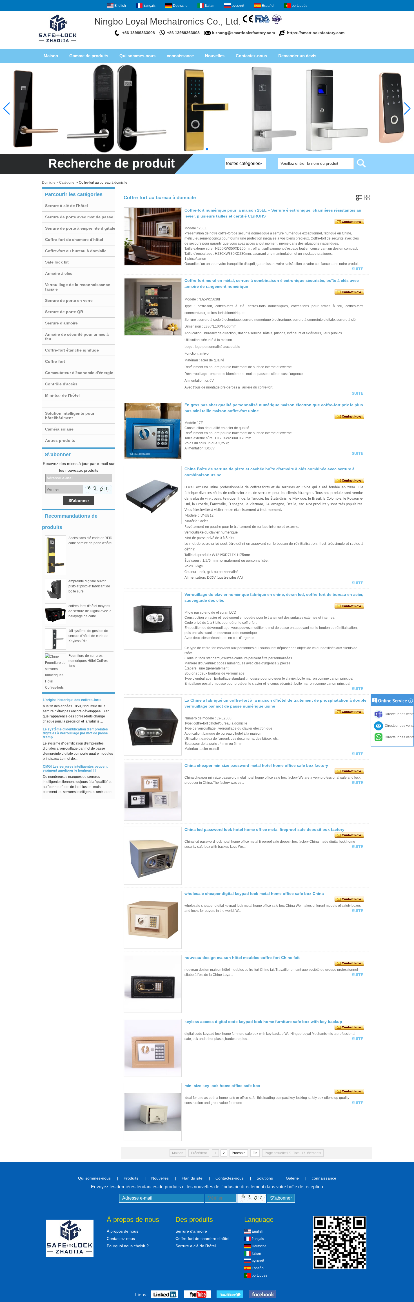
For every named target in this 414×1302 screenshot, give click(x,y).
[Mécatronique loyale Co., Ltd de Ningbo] (57, 44)
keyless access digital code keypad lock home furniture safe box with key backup (263, 1021)
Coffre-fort (55, 361)
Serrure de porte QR (64, 311)
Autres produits (60, 440)
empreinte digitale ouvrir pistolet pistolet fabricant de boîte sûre (89, 586)
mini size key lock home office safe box (222, 1085)
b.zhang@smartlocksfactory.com (243, 32)
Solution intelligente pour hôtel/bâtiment (69, 415)
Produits (131, 1178)
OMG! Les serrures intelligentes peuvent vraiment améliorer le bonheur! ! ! (75, 762)
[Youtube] (197, 1294)
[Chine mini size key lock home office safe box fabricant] (152, 1112)
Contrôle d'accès (61, 384)
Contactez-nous (251, 55)
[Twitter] (230, 1294)
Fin (255, 1153)
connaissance (180, 55)
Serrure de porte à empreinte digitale (80, 228)
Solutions (265, 1178)
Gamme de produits (88, 55)
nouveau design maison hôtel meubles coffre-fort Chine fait (242, 957)
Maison (51, 55)
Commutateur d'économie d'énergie (79, 372)
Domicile (48, 183)
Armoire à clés (58, 273)
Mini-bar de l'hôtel (62, 395)
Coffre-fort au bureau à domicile (75, 251)
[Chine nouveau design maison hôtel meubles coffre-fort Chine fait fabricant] (152, 984)
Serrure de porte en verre (69, 300)
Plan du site (192, 1178)
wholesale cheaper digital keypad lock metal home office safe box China (254, 893)
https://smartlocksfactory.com (315, 32)
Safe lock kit (57, 262)
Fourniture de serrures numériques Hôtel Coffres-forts (88, 661)
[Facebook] (262, 1294)
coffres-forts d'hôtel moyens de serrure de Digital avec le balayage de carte (90, 611)
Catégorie (66, 183)
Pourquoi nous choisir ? (128, 1246)
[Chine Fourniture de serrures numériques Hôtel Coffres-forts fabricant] (55, 675)
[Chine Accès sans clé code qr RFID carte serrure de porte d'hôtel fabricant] (55, 555)
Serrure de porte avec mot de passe (79, 217)
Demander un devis (297, 55)
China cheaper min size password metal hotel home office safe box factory (256, 765)
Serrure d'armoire (61, 323)
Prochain (239, 1153)
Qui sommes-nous (137, 55)
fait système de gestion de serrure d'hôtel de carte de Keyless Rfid (88, 636)
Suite (357, 269)
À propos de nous (122, 1231)
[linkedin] (164, 1294)
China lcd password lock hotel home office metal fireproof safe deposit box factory (264, 829)
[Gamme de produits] (207, 108)
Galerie (292, 1178)
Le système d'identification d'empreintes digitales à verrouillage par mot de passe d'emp (75, 727)
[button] (207, 149)
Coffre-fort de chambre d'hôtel (74, 239)
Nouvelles (214, 55)
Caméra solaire (59, 429)
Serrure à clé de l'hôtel (66, 205)
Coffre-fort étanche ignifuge (72, 350)
